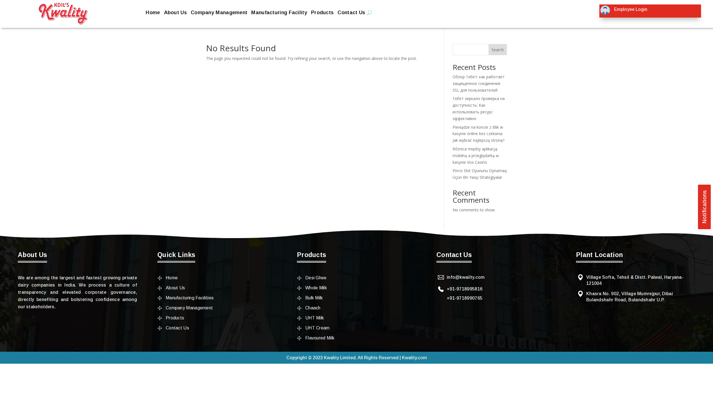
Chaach (313, 307)
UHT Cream (317, 328)
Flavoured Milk (319, 338)
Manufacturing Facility (279, 13)
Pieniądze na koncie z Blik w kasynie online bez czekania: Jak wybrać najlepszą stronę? (478, 133)
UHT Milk (314, 318)
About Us (175, 13)
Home (153, 13)
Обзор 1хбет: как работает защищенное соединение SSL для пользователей (479, 83)
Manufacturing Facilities (190, 297)
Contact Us (351, 13)
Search (498, 49)
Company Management (219, 13)
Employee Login (630, 9)
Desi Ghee (316, 277)
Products (322, 13)
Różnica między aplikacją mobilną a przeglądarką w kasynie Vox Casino (476, 155)
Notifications (704, 207)
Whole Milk (316, 287)
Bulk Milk (314, 297)
